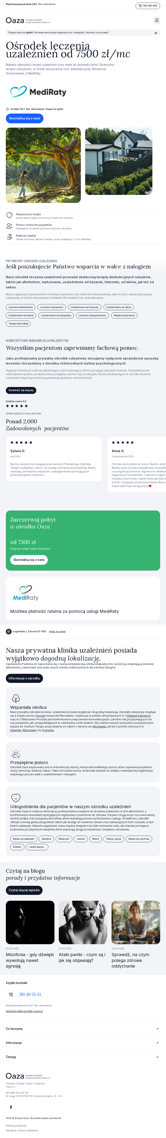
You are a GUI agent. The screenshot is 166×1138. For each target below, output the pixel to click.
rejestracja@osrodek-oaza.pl (24, 1011)
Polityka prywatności (16, 1125)
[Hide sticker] (156, 33)
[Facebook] (11, 1107)
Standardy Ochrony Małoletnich (22, 1130)
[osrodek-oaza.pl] (28, 20)
